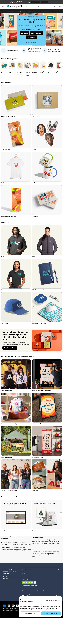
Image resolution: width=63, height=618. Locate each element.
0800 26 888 (6, 608)
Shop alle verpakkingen (10, 347)
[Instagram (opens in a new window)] (25, 596)
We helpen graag (26, 569)
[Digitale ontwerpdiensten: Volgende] (61, 514)
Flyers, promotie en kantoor (19, 72)
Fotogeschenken (31, 37)
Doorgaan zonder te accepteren (52, 600)
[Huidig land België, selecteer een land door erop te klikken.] (58, 595)
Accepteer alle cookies (51, 613)
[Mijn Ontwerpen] (44, 6)
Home (11, 608)
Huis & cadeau (11, 71)
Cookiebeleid (49, 609)
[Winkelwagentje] (60, 6)
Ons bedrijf (25, 574)
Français (45, 2)
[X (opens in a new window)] (27, 596)
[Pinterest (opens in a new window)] (29, 595)
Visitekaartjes (24, 33)
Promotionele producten (51, 72)
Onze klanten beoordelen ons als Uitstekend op (34, 590)
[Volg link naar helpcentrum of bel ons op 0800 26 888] (39, 6)
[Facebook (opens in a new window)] (23, 596)
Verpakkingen (59, 71)
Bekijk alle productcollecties (25, 356)
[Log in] (55, 6)
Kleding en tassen (43, 71)
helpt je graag (12, 576)
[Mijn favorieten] (49, 6)
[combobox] (28, 6)
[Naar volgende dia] (61, 65)
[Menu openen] (3, 6)
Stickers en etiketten (36, 33)
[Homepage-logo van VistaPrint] (14, 6)
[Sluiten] (51, 2)
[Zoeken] (32, 6)
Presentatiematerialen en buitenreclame (27, 74)
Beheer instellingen (30, 613)
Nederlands (35, 2)
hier (53, 11)
